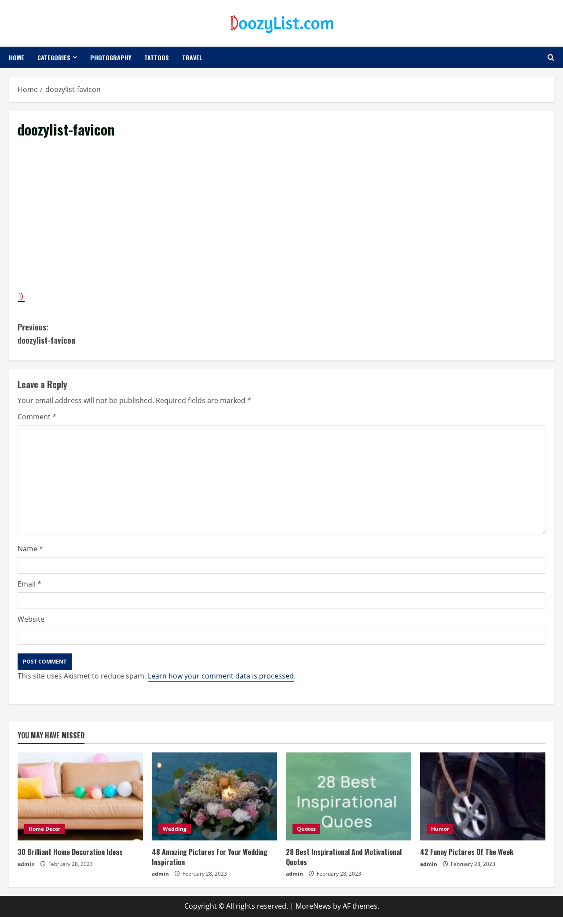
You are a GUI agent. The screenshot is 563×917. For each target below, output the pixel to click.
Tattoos (156, 57)
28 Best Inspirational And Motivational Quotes (344, 857)
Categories (53, 57)
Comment (37, 417)
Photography (110, 57)
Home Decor (44, 829)
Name (30, 549)
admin (26, 864)
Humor (440, 829)
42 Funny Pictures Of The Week (466, 852)
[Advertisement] (281, 224)
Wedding (174, 829)
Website (31, 619)
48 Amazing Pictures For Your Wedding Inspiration (209, 857)
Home (16, 57)
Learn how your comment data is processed (221, 676)
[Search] (551, 57)
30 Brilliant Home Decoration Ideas (70, 852)
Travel (192, 57)
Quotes (306, 829)
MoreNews (313, 906)
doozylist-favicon (46, 333)
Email (29, 584)
